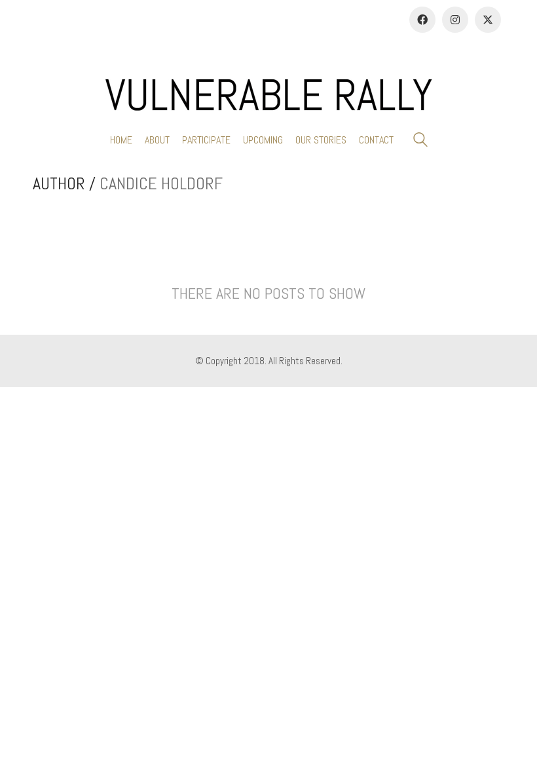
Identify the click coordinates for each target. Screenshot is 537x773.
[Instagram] (455, 20)
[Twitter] (488, 20)
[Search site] (420, 141)
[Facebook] (422, 20)
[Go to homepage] (268, 95)
